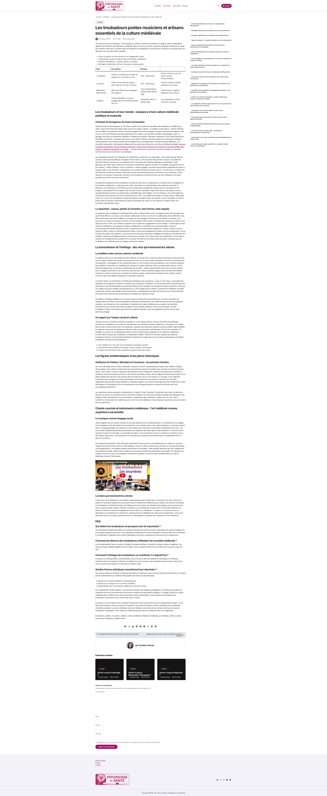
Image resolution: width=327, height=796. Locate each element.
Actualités (158, 6)
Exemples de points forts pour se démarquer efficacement (210, 72)
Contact (97, 765)
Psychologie (166, 6)
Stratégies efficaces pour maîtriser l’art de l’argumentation (210, 30)
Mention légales (100, 760)
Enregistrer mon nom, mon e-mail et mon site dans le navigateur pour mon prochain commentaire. (128, 742)
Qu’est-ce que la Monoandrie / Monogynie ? (140, 673)
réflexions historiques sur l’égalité (116, 149)
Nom (97, 716)
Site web (98, 734)
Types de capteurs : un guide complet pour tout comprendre (211, 40)
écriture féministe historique (124, 147)
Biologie (184, 6)
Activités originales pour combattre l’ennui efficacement (210, 35)
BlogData (172, 793)
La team (97, 763)
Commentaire (100, 692)
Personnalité (176, 6)
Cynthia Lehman (146, 645)
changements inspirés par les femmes (151, 147)
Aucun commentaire (129, 39)
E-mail (98, 725)
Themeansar (181, 793)
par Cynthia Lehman (104, 39)
